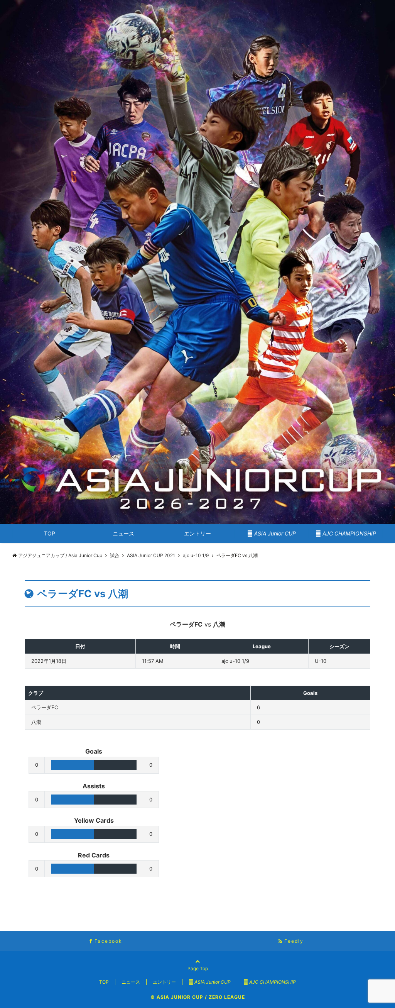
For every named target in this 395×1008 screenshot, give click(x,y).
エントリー (197, 533)
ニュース (123, 533)
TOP (49, 533)
